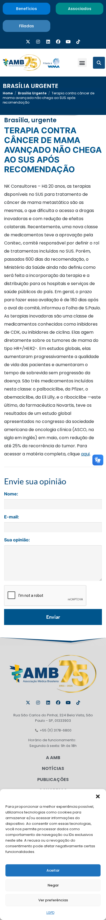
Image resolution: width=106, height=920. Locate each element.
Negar (53, 885)
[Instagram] (38, 41)
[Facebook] (58, 41)
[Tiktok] (78, 41)
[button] (98, 796)
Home (8, 93)
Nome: (11, 494)
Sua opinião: (17, 539)
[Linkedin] (48, 41)
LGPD (50, 912)
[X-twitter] (28, 41)
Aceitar (53, 870)
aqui (85, 454)
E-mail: (11, 516)
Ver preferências (53, 900)
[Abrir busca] (99, 63)
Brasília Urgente (30, 86)
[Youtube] (68, 41)
